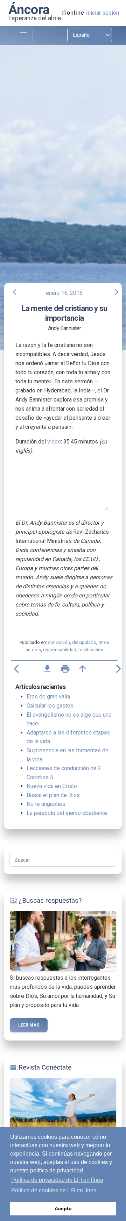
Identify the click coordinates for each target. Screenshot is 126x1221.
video (54, 441)
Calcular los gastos (50, 705)
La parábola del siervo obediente (67, 813)
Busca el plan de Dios (53, 795)
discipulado (84, 642)
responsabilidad (59, 649)
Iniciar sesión (102, 12)
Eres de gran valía (48, 696)
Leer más (28, 1025)
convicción (59, 642)
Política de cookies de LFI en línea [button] (54, 1190)
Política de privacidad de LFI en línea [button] (57, 1180)
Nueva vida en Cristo (52, 786)
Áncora (29, 9)
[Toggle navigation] (23, 35)
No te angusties (46, 804)
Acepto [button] (63, 1208)
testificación (90, 649)
